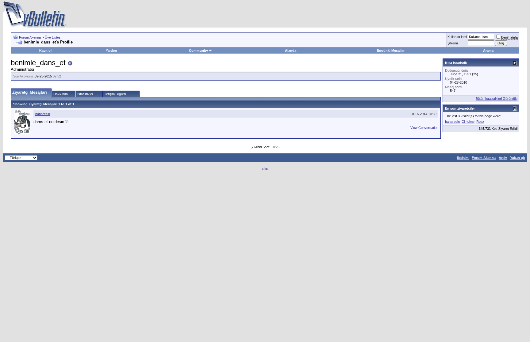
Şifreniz (453, 43)
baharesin (42, 114)
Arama (488, 50)
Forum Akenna (30, 37)
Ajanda (290, 50)
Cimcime (468, 121)
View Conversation (424, 128)
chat (265, 168)
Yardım (111, 50)
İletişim (463, 158)
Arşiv (503, 158)
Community (198, 50)
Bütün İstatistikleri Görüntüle (496, 98)
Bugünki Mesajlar (391, 50)
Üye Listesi (53, 37)
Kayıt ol (45, 50)
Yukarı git (517, 158)
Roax (480, 121)
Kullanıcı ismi (457, 37)
